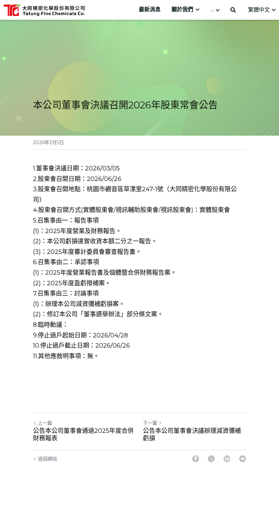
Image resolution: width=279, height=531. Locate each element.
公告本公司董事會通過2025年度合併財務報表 (83, 434)
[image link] (44, 9)
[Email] (242, 458)
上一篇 (45, 423)
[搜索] (233, 10)
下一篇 (150, 423)
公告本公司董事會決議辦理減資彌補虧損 (192, 434)
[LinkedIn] (227, 458)
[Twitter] (211, 458)
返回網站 (47, 459)
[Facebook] (195, 458)
